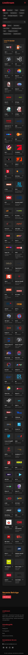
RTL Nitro (17, 215)
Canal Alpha (18, 579)
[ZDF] (19, 134)
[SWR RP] (9, 304)
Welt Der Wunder (19, 281)
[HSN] (19, 510)
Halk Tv (6, 89)
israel (21, 15)
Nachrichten (16, 25)
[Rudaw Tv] (9, 328)
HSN (16, 515)
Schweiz (5, 18)
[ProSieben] (19, 147)
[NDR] (9, 377)
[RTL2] (19, 184)
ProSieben (17, 152)
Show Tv (17, 75)
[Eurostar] (9, 365)
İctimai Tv (17, 369)
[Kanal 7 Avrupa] (19, 340)
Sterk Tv (7, 429)
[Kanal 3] (9, 462)
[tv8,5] (9, 400)
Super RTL (7, 252)
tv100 (6, 503)
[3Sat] (9, 171)
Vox (5, 164)
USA (4, 15)
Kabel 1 (17, 164)
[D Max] (9, 184)
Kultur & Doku (6, 28)
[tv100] (9, 498)
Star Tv (6, 75)
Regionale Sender (7, 33)
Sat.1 (6, 152)
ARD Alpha (17, 228)
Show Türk (7, 393)
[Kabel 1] (19, 159)
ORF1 (6, 240)
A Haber (17, 114)
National (9, 25)
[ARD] (19, 121)
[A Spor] (9, 109)
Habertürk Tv (8, 126)
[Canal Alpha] (19, 575)
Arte (6, 294)
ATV (16, 52)
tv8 (16, 64)
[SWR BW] (9, 474)
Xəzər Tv (17, 491)
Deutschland (9, 10)
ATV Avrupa (7, 357)
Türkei (16, 10)
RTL (5, 139)
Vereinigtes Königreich (12, 15)
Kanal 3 (6, 467)
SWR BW (7, 479)
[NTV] (9, 197)
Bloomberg (7, 515)
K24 (16, 332)
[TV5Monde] (19, 412)
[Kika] (19, 462)
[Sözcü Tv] (19, 84)
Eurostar (7, 369)
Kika (16, 467)
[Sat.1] (9, 147)
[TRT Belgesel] (9, 562)
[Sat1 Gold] (9, 263)
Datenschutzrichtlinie (7, 636)
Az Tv (16, 479)
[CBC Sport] (9, 316)
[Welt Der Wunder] (19, 276)
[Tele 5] (9, 276)
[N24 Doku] (19, 171)
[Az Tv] (19, 474)
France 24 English (9, 441)
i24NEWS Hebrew (19, 553)
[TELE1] (9, 412)
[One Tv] (19, 236)
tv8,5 (6, 405)
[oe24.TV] (9, 575)
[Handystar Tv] (19, 449)
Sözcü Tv (17, 89)
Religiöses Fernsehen (12, 31)
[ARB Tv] (19, 400)
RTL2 (16, 189)
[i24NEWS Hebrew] (19, 548)
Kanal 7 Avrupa (18, 344)
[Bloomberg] (9, 510)
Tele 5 (6, 281)
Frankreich (21, 12)
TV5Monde (17, 417)
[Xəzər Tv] (19, 486)
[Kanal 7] (9, 59)
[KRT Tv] (19, 304)
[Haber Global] (19, 562)
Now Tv (6, 102)
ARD (16, 126)
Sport (5, 31)
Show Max (17, 357)
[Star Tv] (9, 71)
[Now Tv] (9, 97)
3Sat (6, 176)
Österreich (6, 12)
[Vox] (9, 159)
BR (15, 381)
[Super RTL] (9, 247)
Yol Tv (16, 320)
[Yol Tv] (19, 316)
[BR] (19, 377)
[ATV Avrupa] (9, 353)
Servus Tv (7, 228)
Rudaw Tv (7, 332)
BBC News (7, 541)
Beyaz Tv (17, 393)
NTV (6, 202)
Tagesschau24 (18, 268)
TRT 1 (6, 52)
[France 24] (19, 424)
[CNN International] (19, 522)
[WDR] (19, 436)
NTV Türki (17, 503)
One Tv (16, 240)
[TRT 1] (9, 47)
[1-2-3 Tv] (19, 537)
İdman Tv (7, 491)
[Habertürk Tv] (9, 121)
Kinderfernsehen (17, 33)
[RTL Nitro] (19, 211)
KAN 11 (6, 553)
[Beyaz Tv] (19, 388)
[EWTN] (9, 449)
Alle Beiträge (7, 597)
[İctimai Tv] (19, 365)
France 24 (17, 429)
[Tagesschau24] (19, 263)
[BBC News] (9, 537)
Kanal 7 (6, 64)
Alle (4, 25)
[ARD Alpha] (19, 224)
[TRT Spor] (19, 97)
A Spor (6, 114)
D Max (6, 189)
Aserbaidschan (14, 12)
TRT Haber (17, 294)
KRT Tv (16, 308)
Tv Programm (5, 631)
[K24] (19, 328)
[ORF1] (9, 236)
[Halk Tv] (9, 84)
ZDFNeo (6, 215)
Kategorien (5, 628)
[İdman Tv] (9, 486)
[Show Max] (19, 353)
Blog (3, 633)
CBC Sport (7, 320)
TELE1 (6, 417)
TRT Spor (17, 102)
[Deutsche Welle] (19, 197)
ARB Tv (16, 405)
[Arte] (9, 290)
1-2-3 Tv (17, 541)
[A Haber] (19, 109)
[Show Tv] (19, 71)
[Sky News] (9, 522)
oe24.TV (6, 579)
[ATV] (19, 47)
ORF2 (16, 252)
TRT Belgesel (8, 566)
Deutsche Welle (18, 202)
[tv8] (19, 59)
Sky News (7, 527)
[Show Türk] (9, 388)
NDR (6, 381)
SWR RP (6, 308)
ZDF (16, 139)
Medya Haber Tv (8, 344)
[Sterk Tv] (9, 424)
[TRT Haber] (19, 290)
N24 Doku (17, 176)
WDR (16, 441)
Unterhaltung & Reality (16, 28)
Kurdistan (22, 10)
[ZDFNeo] (9, 211)
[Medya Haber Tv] (9, 340)
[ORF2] (19, 247)
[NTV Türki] (19, 498)
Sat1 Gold (7, 268)
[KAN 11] (9, 548)
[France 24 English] (9, 436)
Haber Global (18, 566)
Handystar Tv (18, 454)
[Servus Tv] (9, 224)
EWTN (6, 454)
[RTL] (9, 134)
